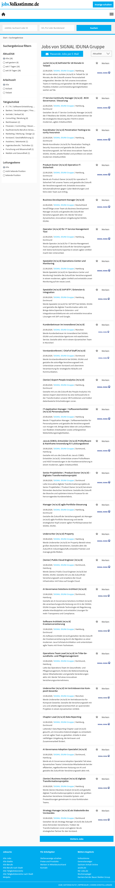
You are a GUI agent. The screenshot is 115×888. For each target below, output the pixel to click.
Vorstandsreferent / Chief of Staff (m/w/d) (64, 350)
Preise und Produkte (49, 861)
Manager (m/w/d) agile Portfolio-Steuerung (65, 504)
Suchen (94, 27)
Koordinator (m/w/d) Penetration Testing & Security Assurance (67, 131)
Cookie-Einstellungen (101, 885)
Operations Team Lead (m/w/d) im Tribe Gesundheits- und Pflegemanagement (65, 654)
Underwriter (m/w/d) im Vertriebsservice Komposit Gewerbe (66, 689)
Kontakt (43, 867)
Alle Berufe (8, 864)
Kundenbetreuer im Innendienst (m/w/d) (64, 324)
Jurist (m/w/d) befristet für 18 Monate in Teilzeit (63, 64)
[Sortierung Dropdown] (109, 53)
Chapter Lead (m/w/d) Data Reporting (62, 716)
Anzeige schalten (103, 4)
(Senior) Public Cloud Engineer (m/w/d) (63, 559)
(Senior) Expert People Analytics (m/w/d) (63, 379)
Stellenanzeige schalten (50, 858)
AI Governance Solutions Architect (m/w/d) (65, 588)
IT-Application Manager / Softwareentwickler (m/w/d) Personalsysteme (65, 410)
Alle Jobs (7, 858)
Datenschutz (70, 885)
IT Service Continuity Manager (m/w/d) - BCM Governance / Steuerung (66, 99)
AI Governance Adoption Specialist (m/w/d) (65, 749)
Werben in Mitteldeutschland (53, 864)
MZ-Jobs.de (83, 870)
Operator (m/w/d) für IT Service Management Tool (66, 230)
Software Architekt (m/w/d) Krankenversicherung (57, 623)
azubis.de (82, 867)
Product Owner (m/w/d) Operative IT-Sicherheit (62, 166)
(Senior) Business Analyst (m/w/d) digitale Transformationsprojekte (64, 780)
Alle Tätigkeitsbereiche (13, 870)
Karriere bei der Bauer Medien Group (94, 877)
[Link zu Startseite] (21, 4)
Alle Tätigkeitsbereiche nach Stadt (18, 874)
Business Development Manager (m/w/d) (63, 199)
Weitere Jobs (76, 838)
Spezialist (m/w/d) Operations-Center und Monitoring (64, 262)
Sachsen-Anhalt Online (88, 864)
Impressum (83, 885)
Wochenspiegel (84, 874)
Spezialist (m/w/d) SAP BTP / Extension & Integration (64, 291)
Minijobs (6, 877)
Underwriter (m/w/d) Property (58, 533)
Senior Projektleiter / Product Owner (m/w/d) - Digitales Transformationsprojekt (66, 474)
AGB (60, 885)
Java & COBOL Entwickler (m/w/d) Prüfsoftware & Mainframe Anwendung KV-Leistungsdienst (67, 442)
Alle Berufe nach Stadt (13, 867)
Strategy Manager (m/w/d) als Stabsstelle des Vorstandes (66, 812)
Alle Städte (8, 861)
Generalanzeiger (85, 861)
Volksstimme (83, 858)
